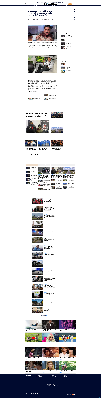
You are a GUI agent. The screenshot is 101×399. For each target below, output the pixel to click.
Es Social (72, 5)
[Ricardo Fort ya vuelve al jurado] (35, 95)
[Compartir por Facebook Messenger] (74, 17)
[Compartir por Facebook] (74, 9)
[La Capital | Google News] (39, 393)
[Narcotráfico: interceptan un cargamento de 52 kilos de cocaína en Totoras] (44, 271)
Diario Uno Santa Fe (39, 376)
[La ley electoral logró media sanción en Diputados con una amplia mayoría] (44, 310)
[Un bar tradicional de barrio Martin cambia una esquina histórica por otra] (67, 36)
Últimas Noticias (28, 5)
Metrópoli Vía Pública (39, 379)
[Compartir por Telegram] (74, 15)
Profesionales (49, 2)
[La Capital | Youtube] (37, 393)
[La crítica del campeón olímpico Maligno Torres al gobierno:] (44, 248)
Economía (48, 5)
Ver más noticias (43, 315)
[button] (25, 3)
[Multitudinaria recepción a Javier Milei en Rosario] (67, 64)
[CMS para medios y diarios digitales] (69, 394)
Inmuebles (38, 2)
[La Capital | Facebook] (31, 393)
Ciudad (35, 5)
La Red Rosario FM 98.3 (53, 376)
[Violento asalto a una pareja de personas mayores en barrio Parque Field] (44, 240)
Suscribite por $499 (70, 3)
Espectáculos (63, 5)
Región (39, 5)
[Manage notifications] (99, 397)
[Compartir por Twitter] (74, 11)
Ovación (44, 5)
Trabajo (45, 2)
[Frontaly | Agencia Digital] (73, 394)
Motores (42, 2)
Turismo (63, 2)
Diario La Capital (38, 375)
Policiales (53, 5)
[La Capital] (50, 4)
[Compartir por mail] (74, 19)
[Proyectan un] (44, 302)
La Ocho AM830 (52, 375)
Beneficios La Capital (58, 2)
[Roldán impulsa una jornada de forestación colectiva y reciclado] (67, 71)
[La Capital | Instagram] (35, 393)
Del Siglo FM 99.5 (65, 375)
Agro (58, 5)
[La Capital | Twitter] (33, 393)
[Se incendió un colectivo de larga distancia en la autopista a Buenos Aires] (44, 263)
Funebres (53, 2)
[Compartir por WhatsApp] (74, 13)
